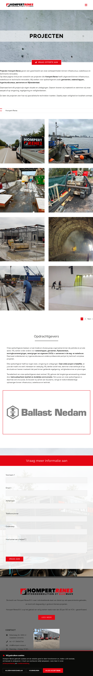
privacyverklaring (9, 663)
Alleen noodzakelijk (14, 670)
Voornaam (10, 475)
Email (8, 488)
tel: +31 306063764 (16, 641)
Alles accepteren (52, 670)
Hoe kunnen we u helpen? (16, 539)
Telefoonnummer (12, 513)
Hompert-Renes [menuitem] (11, 110)
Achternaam (10, 501)
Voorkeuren (34, 670)
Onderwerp (10, 526)
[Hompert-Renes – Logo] (20, 3)
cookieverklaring (23, 663)
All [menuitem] (1, 111)
